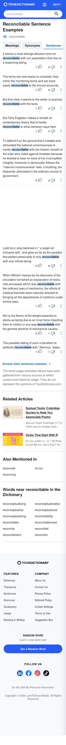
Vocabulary (10, 606)
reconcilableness (46, 522)
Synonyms (32, 45)
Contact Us (41, 587)
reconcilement (12, 535)
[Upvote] (40, 67)
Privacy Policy (43, 593)
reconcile (9, 528)
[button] (44, 4)
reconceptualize (13, 510)
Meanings (12, 45)
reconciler (41, 535)
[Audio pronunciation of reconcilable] (5, 36)
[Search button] (56, 14)
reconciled (41, 528)
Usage (7, 613)
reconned (9, 468)
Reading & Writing (14, 620)
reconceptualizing (14, 516)
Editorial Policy (43, 600)
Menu (57, 4)
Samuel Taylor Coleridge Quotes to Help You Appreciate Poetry (43, 412)
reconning (9, 474)
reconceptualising (14, 504)
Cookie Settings (44, 606)
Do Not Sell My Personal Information (33, 687)
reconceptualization (47, 504)
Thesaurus (10, 587)
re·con (39, 468)
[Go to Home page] (19, 4)
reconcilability (44, 516)
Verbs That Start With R (42, 435)
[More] (61, 67)
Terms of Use (42, 613)
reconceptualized (46, 510)
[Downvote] (53, 67)
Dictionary (9, 580)
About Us (40, 580)
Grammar (9, 600)
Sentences (53, 45)
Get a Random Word (33, 649)
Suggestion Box (44, 620)
